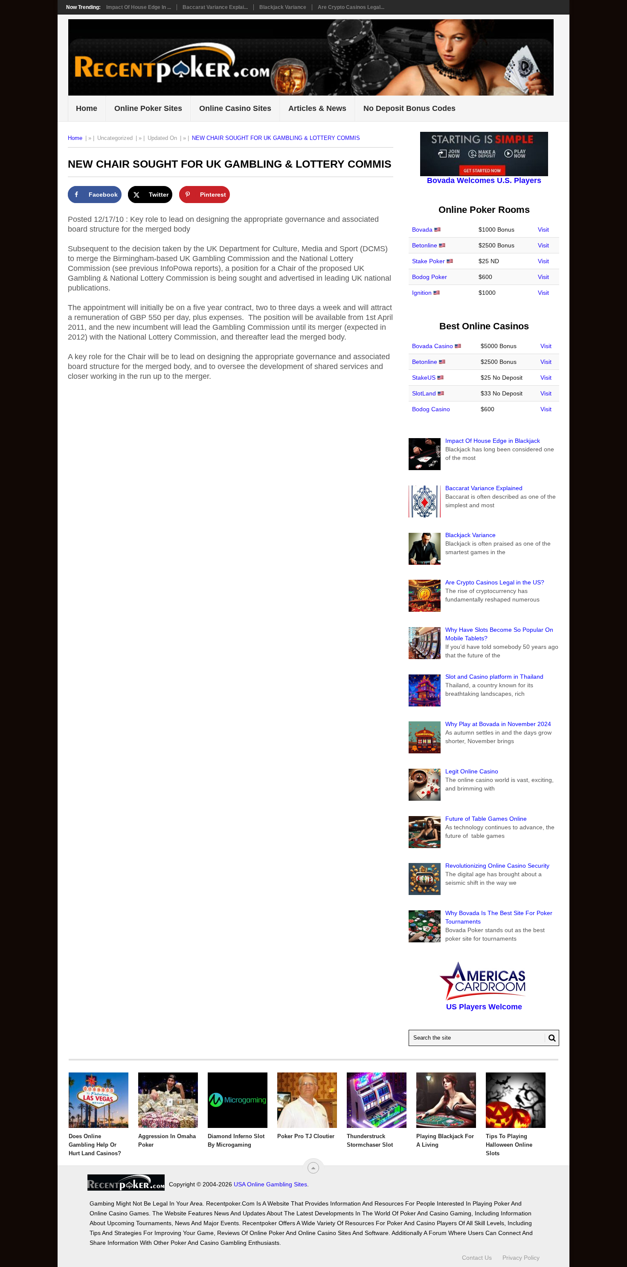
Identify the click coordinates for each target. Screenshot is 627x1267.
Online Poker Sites (148, 108)
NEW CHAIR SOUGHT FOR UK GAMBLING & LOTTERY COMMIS (276, 138)
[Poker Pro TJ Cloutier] (307, 1100)
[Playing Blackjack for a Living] (446, 1100)
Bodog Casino (431, 409)
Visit (543, 229)
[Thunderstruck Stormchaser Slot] (376, 1100)
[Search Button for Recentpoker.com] (550, 1038)
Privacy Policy (521, 1257)
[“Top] (313, 1168)
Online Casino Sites (235, 108)
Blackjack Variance (282, 7)
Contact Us (477, 1257)
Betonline (424, 245)
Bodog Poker (429, 276)
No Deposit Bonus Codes (409, 108)
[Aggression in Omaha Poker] (168, 1100)
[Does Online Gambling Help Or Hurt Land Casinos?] (98, 1100)
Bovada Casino (432, 346)
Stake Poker (428, 261)
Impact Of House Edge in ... (138, 7)
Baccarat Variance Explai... (215, 7)
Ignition (422, 292)
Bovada (422, 229)
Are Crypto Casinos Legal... (351, 7)
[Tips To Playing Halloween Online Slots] (516, 1100)
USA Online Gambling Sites (270, 1184)
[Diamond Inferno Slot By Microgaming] (237, 1100)
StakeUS (423, 377)
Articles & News (317, 108)
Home (86, 108)
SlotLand (424, 393)
